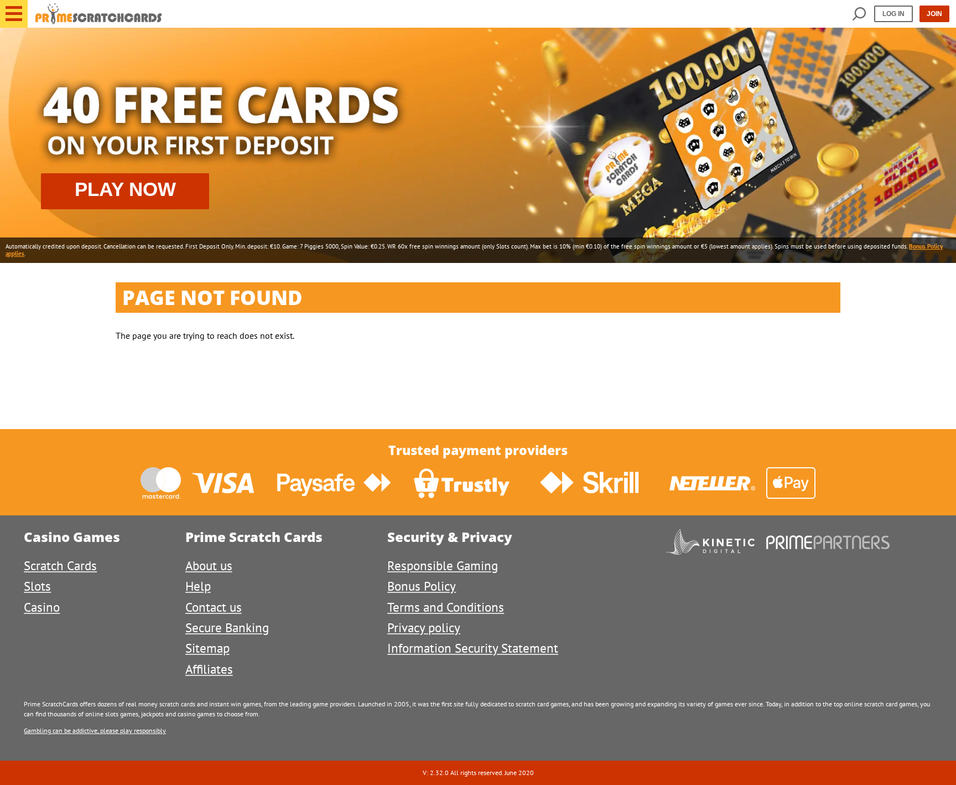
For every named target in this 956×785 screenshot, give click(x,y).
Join (934, 14)
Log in (893, 14)
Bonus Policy (421, 586)
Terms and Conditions (445, 607)
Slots (37, 586)
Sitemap (207, 648)
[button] (14, 14)
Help (198, 586)
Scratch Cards (60, 565)
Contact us (213, 607)
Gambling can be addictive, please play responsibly (95, 730)
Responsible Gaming (442, 565)
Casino (42, 607)
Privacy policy (423, 627)
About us (208, 565)
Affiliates (209, 669)
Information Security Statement (472, 648)
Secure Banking (227, 627)
